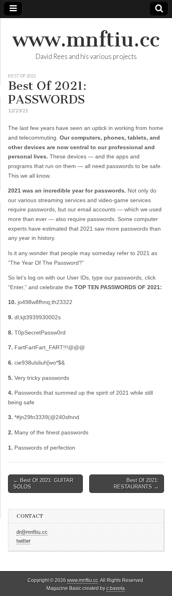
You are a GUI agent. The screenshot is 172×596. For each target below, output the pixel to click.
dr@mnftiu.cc (32, 532)
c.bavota (115, 588)
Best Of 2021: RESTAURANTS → (136, 483)
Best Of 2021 (22, 75)
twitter (23, 541)
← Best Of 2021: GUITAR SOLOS (43, 483)
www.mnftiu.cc (86, 39)
